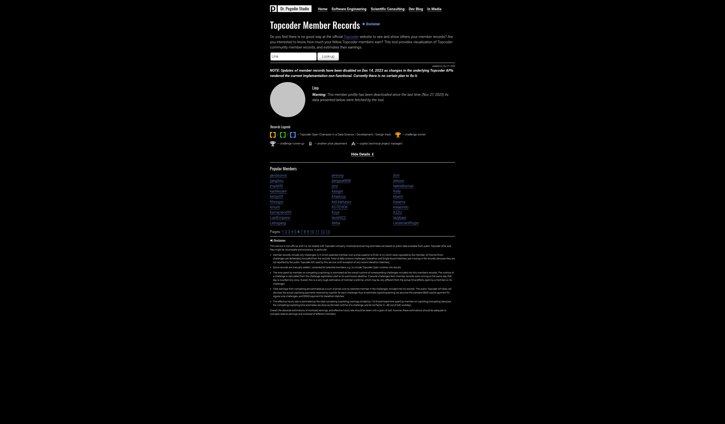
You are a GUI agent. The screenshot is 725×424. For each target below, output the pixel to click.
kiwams (399, 202)
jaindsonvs (278, 175)
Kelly (397, 191)
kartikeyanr (278, 191)
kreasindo (401, 207)
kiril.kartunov (341, 202)
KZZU (397, 212)
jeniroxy (338, 175)
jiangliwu (276, 181)
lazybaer (399, 218)
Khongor (276, 202)
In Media (434, 9)
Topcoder (351, 37)
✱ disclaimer (371, 23)
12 (323, 232)
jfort (396, 175)
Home (322, 9)
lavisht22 (339, 218)
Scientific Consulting (388, 9)
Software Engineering (349, 9)
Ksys (335, 212)
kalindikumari (403, 186)
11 (317, 232)
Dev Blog (416, 9)
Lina (315, 87)
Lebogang (278, 223)
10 (312, 232)
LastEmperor (280, 218)
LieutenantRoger (406, 223)
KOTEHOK (340, 207)
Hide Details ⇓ (362, 154)
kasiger (337, 191)
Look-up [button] (328, 56)
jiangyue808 (341, 181)
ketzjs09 (276, 196)
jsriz (335, 186)
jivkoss (398, 181)
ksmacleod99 (281, 212)
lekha (336, 223)
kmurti (275, 207)
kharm (398, 196)
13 (328, 232)
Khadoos (339, 196)
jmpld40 (276, 186)
